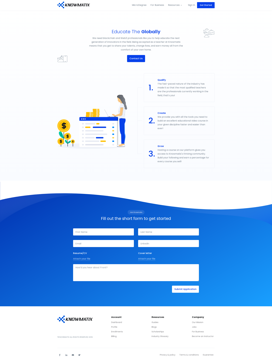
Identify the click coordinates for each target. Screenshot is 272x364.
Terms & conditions (189, 354)
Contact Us (136, 58)
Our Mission (197, 322)
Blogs (154, 327)
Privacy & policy (167, 354)
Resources (174, 5)
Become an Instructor (203, 336)
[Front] (73, 5)
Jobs (194, 327)
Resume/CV (80, 253)
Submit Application (185, 289)
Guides (155, 322)
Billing (114, 336)
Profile (114, 327)
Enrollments (117, 331)
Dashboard (116, 322)
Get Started (206, 5)
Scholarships (158, 331)
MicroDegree (139, 5)
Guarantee (208, 354)
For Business (157, 5)
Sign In (191, 5)
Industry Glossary (160, 336)
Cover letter (145, 253)
